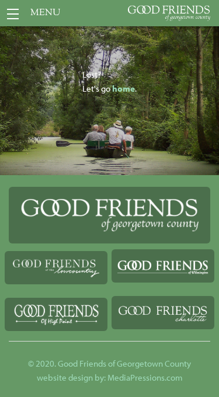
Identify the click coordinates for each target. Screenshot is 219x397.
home (123, 88)
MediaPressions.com (145, 377)
